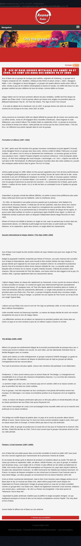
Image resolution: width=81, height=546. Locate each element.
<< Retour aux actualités (40, 518)
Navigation (7, 27)
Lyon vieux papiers (65, 530)
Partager (68, 65)
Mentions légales (15, 530)
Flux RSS (76, 65)
